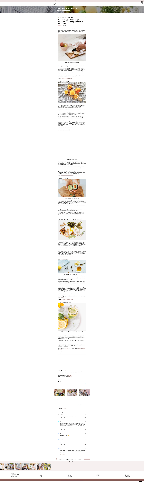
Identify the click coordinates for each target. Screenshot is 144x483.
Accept (141, 481)
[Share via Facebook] (58, 381)
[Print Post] (62, 381)
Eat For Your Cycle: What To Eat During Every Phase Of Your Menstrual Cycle (59, 397)
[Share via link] (60, 381)
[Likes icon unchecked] (60, 417)
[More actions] (85, 17)
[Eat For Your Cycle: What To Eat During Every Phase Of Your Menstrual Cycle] (59, 392)
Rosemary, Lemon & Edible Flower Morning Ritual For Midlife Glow (71, 397)
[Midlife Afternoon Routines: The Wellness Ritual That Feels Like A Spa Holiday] (84, 392)
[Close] (143, 481)
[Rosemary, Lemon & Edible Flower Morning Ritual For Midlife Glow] (72, 392)
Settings (137, 481)
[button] (140, 2)
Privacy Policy (29, 481)
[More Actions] (85, 414)
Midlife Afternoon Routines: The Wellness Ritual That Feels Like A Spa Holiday (84, 397)
